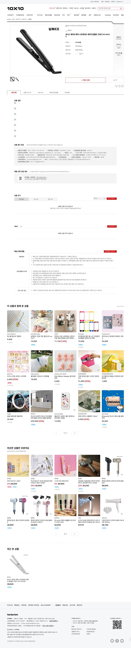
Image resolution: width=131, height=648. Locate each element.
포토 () (36, 199)
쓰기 (118, 47)
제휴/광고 (65, 605)
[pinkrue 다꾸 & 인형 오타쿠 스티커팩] (18, 368)
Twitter (116, 86)
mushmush (106, 334)
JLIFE (56, 334)
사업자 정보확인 (53, 621)
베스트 (76, 8)
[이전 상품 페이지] (56, 433)
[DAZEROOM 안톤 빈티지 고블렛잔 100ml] (89, 405)
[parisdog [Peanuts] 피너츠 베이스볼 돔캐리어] (113, 409)
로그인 (92, 1)
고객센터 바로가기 (75, 618)
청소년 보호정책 (45, 605)
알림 (102, 1)
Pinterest (122, 86)
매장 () (50, 199)
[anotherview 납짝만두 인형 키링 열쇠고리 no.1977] (42, 328)
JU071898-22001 (41, 177)
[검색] (121, 8)
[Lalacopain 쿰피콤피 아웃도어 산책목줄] (42, 365)
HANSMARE (82, 374)
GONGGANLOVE (107, 374)
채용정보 (16, 605)
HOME (9, 19)
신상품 (82, 8)
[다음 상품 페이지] (74, 433)
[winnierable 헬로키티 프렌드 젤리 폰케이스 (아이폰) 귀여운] (65, 406)
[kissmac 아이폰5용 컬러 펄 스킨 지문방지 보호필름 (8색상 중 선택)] (89, 329)
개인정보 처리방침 (33, 605)
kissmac (81, 334)
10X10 (15, 8)
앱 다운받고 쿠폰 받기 (115, 618)
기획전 (71, 8)
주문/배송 (107, 1)
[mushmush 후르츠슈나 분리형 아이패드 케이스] (113, 328)
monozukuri (11, 334)
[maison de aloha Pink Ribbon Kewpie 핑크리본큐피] (65, 367)
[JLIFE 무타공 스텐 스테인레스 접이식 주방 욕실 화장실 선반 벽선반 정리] (65, 326)
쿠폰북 (88, 634)
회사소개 (9, 605)
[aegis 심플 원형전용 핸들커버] (18, 406)
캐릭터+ (65, 8)
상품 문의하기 (112, 226)
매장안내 (79, 605)
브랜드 (94, 8)
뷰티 (13, 19)
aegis (9, 414)
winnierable (58, 414)
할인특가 (88, 8)
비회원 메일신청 (90, 631)
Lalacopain (35, 374)
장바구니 (119, 1)
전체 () (21, 199)
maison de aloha (60, 374)
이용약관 (23, 605)
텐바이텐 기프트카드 (76, 629)
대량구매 (59, 8)
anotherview (35, 334)
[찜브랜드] (67, 30)
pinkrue (10, 374)
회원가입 (97, 1)
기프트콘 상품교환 (91, 629)
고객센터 (113, 1)
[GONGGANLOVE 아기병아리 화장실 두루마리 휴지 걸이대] (113, 366)
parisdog (105, 414)
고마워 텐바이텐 (75, 634)
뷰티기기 (18, 19)
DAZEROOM (82, 414)
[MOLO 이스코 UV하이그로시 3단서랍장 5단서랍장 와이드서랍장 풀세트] (42, 408)
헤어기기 (24, 19)
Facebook (119, 86)
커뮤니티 (52, 8)
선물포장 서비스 (75, 631)
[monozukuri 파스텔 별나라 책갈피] (18, 326)
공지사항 (72, 605)
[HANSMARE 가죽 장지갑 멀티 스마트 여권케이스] (89, 369)
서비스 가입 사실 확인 (47, 626)
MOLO (33, 414)
